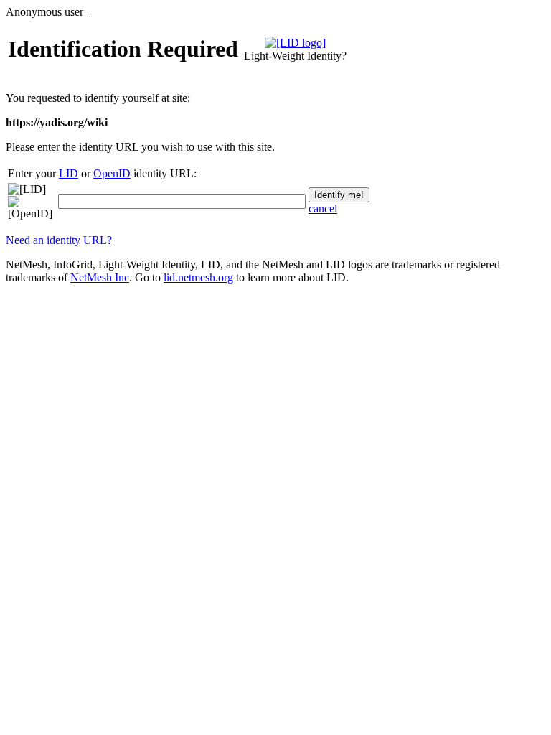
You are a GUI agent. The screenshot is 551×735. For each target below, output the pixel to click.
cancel (323, 208)
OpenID (112, 173)
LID (68, 173)
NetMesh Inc (99, 277)
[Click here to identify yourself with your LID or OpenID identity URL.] (90, 12)
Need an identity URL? (59, 240)
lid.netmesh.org (198, 277)
